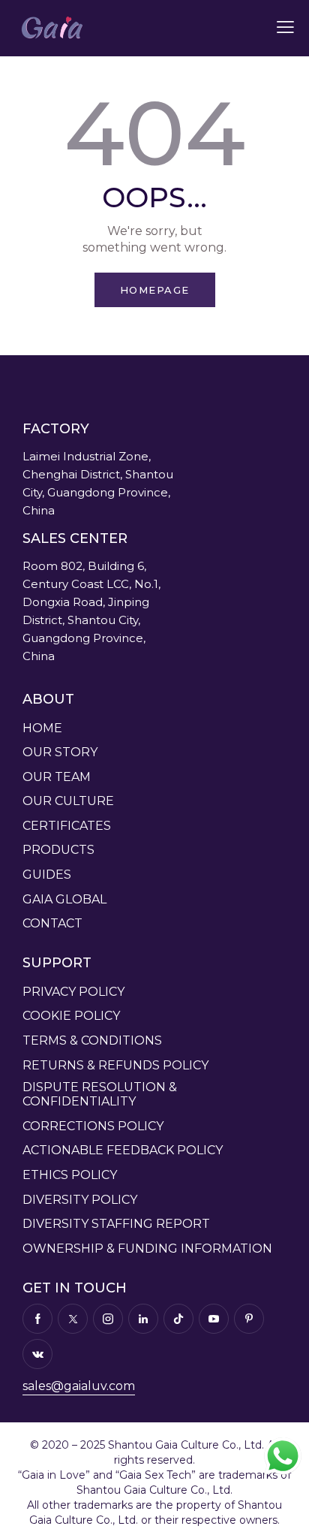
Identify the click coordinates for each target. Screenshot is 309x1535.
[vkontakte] (37, 1354)
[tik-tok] (179, 1319)
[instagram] (108, 1319)
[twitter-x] (73, 1319)
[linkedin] (143, 1319)
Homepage (155, 290)
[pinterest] (249, 1319)
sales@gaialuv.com (78, 1386)
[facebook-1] (37, 1319)
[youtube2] (214, 1319)
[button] (285, 27)
